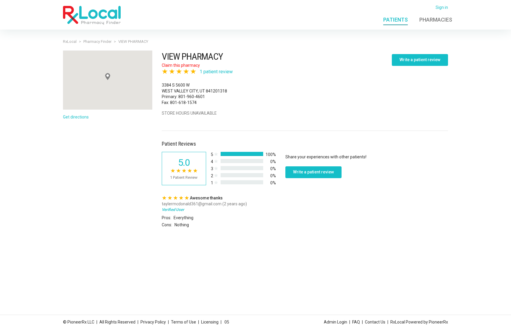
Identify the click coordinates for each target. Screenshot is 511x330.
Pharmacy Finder (97, 41)
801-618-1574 (183, 102)
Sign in (442, 7)
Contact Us (375, 322)
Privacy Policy (153, 322)
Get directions (76, 117)
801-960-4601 (191, 96)
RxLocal (70, 41)
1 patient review (216, 71)
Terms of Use (183, 322)
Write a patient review (420, 59)
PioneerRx (438, 322)
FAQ (356, 322)
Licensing (210, 322)
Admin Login (335, 322)
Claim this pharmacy (181, 65)
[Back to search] (92, 15)
